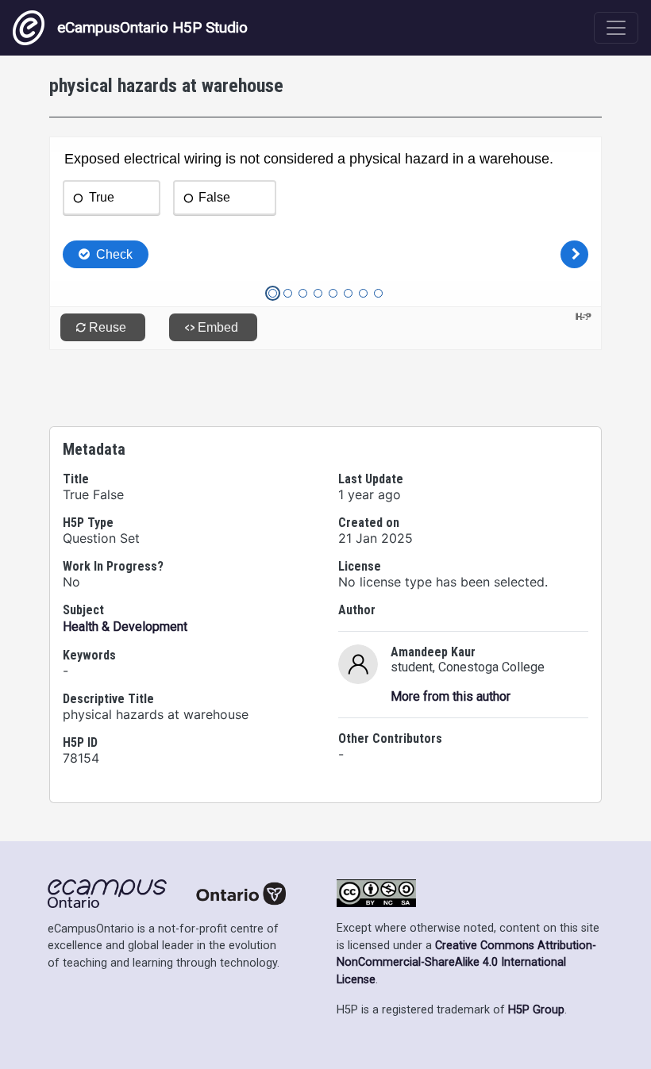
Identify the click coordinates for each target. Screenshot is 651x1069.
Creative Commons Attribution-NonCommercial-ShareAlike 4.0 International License (466, 962)
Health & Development (125, 626)
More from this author (450, 696)
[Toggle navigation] (616, 28)
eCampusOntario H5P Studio (152, 27)
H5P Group (536, 1010)
